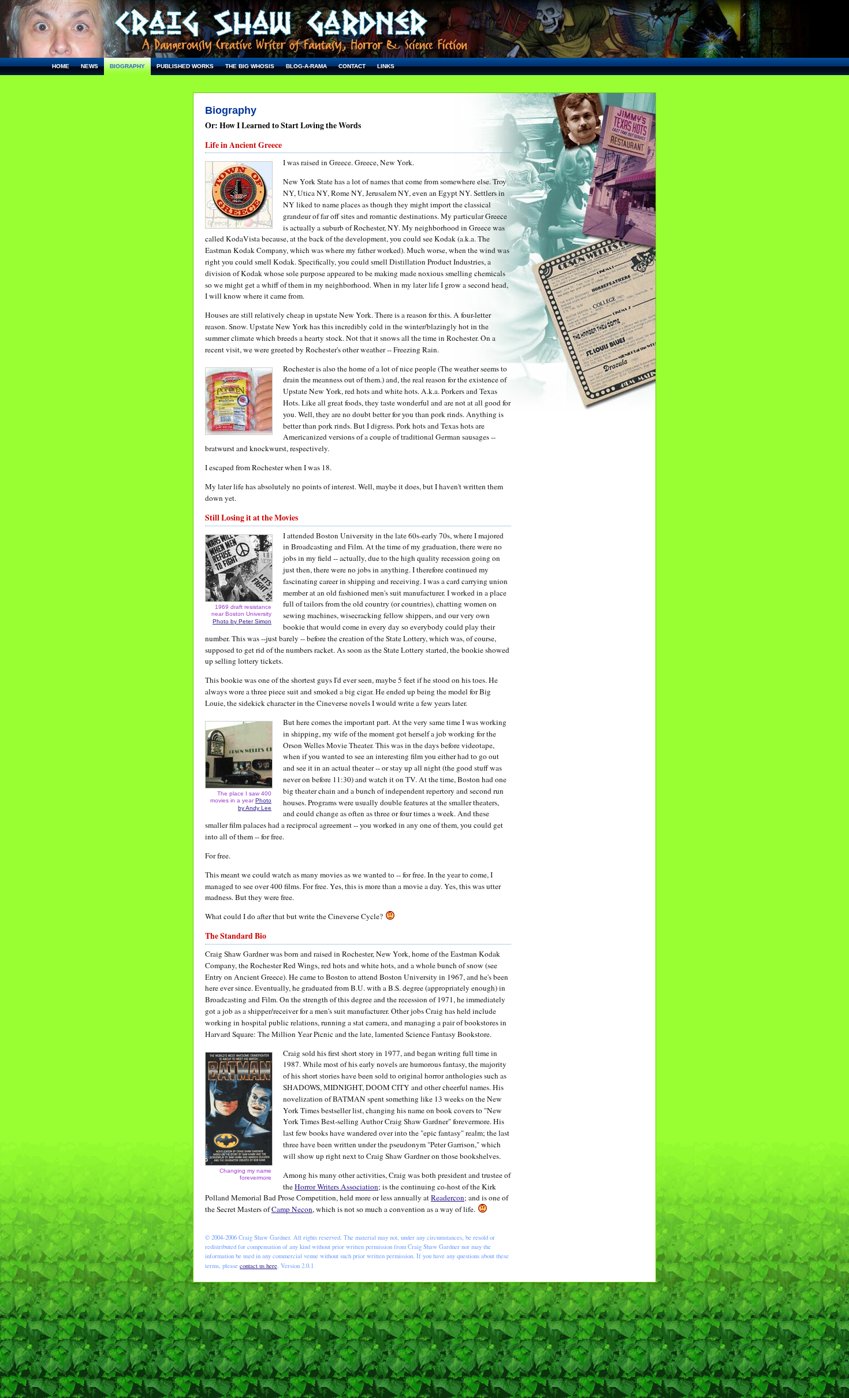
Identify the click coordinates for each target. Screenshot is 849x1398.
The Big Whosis (249, 66)
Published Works (185, 66)
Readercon (447, 1197)
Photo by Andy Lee (254, 803)
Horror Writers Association (336, 1186)
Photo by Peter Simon (242, 621)
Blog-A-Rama (306, 66)
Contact (352, 66)
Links (385, 66)
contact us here (258, 1266)
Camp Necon (291, 1209)
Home (60, 66)
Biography (127, 66)
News (89, 66)
